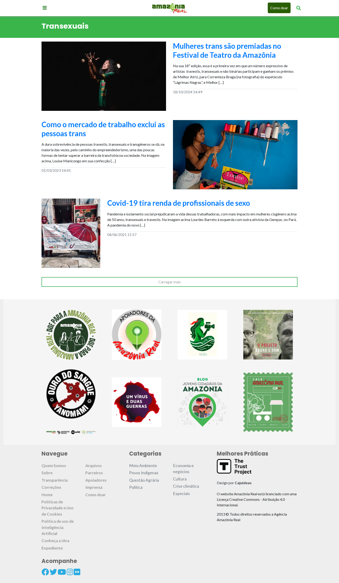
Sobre (47, 472)
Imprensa (93, 487)
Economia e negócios (183, 468)
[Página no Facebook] (45, 571)
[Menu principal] (44, 7)
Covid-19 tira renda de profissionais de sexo (178, 202)
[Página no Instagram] (70, 571)
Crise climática (186, 486)
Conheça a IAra (55, 540)
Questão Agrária (144, 480)
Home (47, 494)
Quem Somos (54, 465)
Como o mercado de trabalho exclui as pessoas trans (103, 129)
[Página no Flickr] (77, 571)
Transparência (55, 480)
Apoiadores (96, 480)
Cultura (180, 479)
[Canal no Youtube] (62, 571)
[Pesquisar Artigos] (298, 7)
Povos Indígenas (143, 472)
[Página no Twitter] (53, 571)
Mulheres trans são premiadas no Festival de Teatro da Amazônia (227, 50)
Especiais (181, 493)
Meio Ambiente (143, 465)
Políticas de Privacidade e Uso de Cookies (58, 508)
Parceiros (94, 472)
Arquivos (93, 465)
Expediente (52, 548)
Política (136, 487)
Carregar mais (169, 282)
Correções (51, 487)
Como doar (279, 8)
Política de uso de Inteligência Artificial (58, 527)
